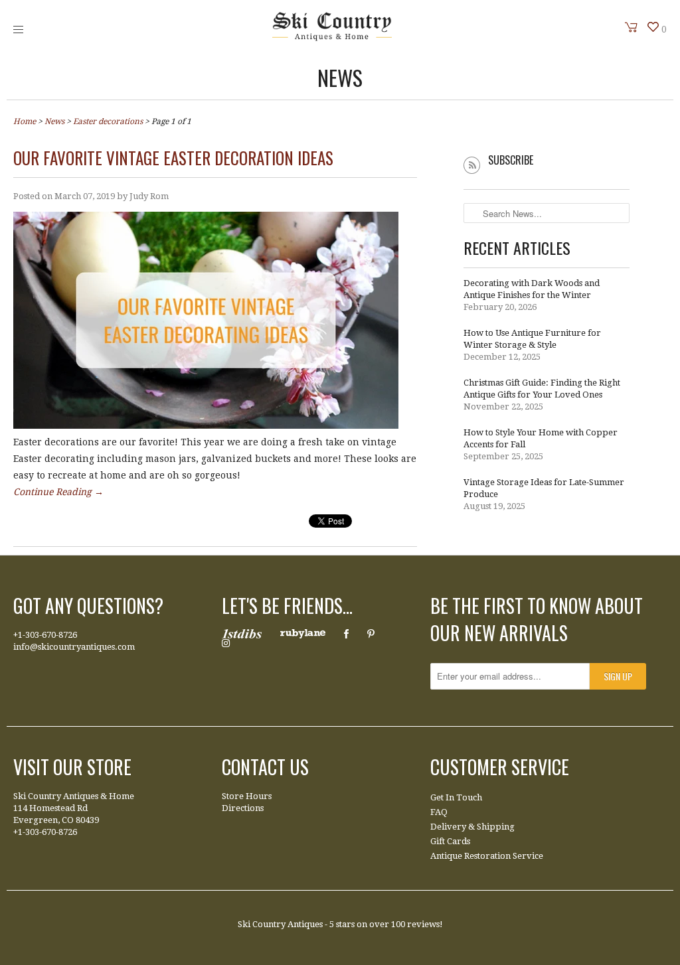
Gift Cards (450, 841)
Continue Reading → (58, 491)
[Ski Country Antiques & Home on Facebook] (346, 633)
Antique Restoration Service (486, 856)
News (340, 77)
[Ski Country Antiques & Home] (332, 38)
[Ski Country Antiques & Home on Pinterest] (371, 633)
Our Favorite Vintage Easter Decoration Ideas (173, 157)
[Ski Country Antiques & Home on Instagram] (226, 643)
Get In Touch (456, 797)
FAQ (439, 812)
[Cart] (631, 27)
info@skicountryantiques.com (74, 647)
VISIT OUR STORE (72, 766)
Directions (243, 808)
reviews (423, 924)
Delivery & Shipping (472, 827)
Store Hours (247, 796)
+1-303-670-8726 (45, 635)
